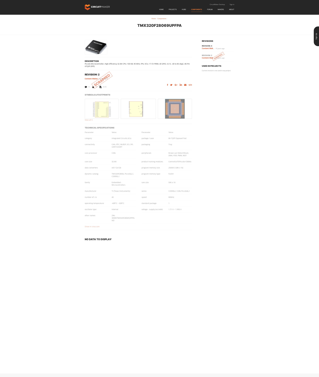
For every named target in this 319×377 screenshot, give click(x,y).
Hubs (184, 9)
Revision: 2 (207, 55)
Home (161, 9)
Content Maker (91, 78)
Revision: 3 (207, 46)
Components (196, 9)
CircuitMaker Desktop (217, 4)
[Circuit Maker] (97, 7)
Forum (210, 9)
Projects (173, 9)
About (231, 9)
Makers (221, 9)
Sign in (232, 4)
